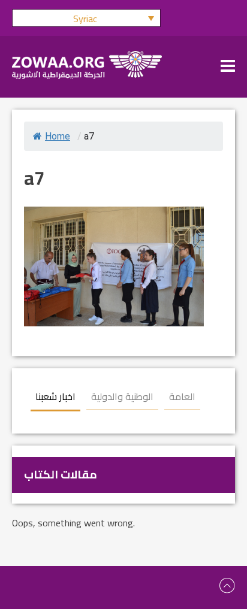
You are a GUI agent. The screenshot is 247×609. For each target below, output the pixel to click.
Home (57, 136)
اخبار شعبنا (55, 396)
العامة (182, 396)
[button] (86, 18)
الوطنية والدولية (122, 396)
